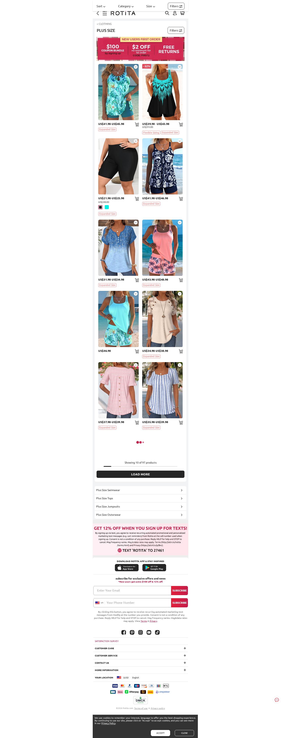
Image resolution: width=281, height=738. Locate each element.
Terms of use (141, 708)
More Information (106, 670)
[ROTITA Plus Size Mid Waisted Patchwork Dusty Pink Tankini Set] (162, 248)
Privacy (153, 621)
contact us (102, 663)
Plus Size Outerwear (108, 514)
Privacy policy (158, 708)
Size (149, 6)
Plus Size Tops (104, 498)
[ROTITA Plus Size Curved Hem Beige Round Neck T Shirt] (162, 319)
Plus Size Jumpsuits (108, 506)
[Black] (100, 207)
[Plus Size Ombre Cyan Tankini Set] (162, 92)
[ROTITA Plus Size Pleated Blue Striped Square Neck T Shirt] (162, 390)
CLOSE (184, 733)
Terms (144, 621)
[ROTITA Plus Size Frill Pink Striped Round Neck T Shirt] (118, 390)
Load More (140, 474)
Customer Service (106, 655)
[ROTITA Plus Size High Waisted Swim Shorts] (118, 166)
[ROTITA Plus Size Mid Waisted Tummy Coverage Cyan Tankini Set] (118, 92)
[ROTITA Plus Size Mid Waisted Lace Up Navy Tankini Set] (162, 166)
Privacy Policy (108, 723)
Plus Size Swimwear (108, 490)
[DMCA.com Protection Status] (140, 700)
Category (124, 6)
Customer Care (104, 648)
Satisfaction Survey (107, 641)
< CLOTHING (104, 23)
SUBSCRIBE (179, 590)
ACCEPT (160, 733)
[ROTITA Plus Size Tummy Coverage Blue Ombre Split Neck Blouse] (118, 248)
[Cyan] (107, 207)
